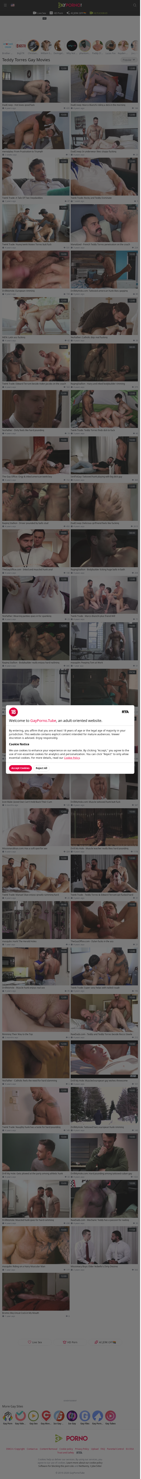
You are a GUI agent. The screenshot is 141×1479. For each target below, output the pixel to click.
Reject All (41, 768)
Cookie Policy (72, 757)
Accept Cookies (20, 768)
